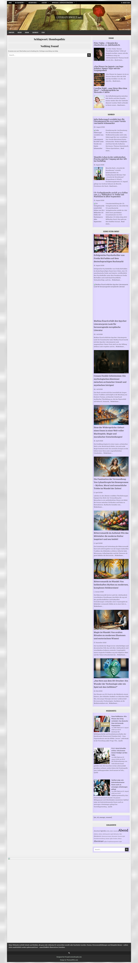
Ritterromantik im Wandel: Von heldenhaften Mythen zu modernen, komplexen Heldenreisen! (111, 584)
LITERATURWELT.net (69, 17)
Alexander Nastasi (117, 836)
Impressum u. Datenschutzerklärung (62, 3)
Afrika (108, 831)
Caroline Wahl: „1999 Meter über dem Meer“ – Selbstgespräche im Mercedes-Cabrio (110, 90)
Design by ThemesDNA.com (69, 960)
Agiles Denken (114, 838)
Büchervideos (33, 3)
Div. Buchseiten (19, 3)
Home (10, 3)
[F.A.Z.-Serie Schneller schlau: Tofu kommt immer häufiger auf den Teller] (102, 763)
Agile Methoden (114, 834)
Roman (27, 32)
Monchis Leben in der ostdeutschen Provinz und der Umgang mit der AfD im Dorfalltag (110, 159)
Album (120, 838)
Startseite (11, 32)
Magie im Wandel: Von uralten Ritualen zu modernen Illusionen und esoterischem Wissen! (109, 635)
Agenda (103, 831)
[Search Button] (69, 953)
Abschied (97, 831)
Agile (120, 841)
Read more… (119, 60)
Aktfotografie (106, 834)
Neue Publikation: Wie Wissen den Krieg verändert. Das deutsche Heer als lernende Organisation (119, 721)
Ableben (96, 834)
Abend (123, 830)
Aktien (100, 834)
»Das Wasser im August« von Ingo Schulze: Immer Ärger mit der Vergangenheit (108, 68)
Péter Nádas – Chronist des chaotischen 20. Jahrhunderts (107, 44)
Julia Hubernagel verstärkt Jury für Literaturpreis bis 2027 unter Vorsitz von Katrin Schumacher (110, 121)
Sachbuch (35, 32)
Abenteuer (99, 841)
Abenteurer (97, 836)
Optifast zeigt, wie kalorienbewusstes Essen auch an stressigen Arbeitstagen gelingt (119, 784)
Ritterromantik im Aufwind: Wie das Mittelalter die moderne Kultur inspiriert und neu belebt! (111, 536)
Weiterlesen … (116, 280)
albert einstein (114, 831)
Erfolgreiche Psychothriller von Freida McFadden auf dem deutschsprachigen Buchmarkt (109, 258)
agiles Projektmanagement (111, 841)
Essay (43, 32)
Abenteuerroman (106, 836)
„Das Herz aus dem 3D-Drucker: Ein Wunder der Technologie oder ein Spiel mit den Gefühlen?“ (111, 684)
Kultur (20, 32)
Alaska (107, 838)
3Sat (120, 834)
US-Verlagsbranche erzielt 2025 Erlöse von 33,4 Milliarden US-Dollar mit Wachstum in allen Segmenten (111, 194)
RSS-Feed (117, 727)
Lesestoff (44, 3)
